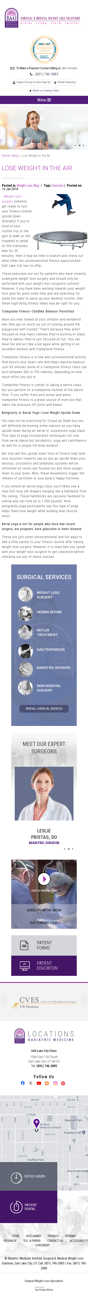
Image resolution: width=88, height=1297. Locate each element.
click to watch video (44, 890)
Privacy (53, 1236)
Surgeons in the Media (44, 910)
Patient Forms (44, 945)
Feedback (9, 1241)
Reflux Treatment (47, 632)
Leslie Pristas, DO (44, 834)
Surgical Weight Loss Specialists (44, 1281)
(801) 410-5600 (69, 68)
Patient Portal (31, 1207)
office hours (35, 1176)
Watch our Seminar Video (46, 90)
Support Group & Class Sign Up (33, 82)
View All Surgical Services (44, 709)
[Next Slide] (83, 145)
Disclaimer (33, 1236)
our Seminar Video (44, 923)
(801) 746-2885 (46, 74)
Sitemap (70, 1236)
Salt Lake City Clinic (44, 1051)
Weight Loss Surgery (48, 595)
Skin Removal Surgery (49, 688)
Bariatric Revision (53, 668)
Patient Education (47, 966)
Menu (42, 99)
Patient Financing (66, 82)
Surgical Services (44, 577)
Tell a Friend (32, 1241)
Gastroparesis (51, 649)
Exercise (57, 185)
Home (6, 155)
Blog (15, 155)
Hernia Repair (49, 612)
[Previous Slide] (75, 145)
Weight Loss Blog (28, 185)
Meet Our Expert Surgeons (44, 748)
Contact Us (55, 1241)
